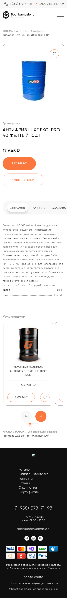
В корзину (21, 397)
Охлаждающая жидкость (43, 431)
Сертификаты (29, 492)
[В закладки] (54, 53)
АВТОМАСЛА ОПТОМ (15, 31)
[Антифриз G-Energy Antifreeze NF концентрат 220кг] (28, 344)
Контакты (26, 479)
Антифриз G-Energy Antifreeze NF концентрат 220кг (28, 371)
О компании (28, 488)
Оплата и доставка (34, 474)
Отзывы (24, 483)
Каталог (25, 469)
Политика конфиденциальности (33, 583)
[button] (40, 416)
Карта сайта (33, 577)
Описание (17, 207)
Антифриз (36, 31)
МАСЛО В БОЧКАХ (13, 431)
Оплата (38, 207)
